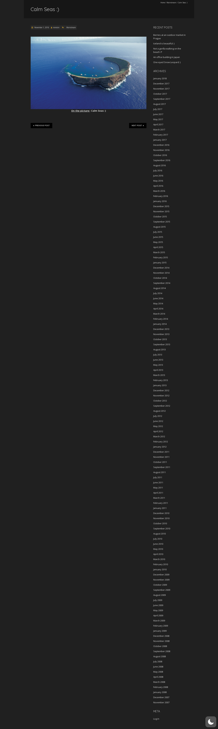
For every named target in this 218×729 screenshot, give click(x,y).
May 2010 (158, 549)
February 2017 (160, 134)
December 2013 (161, 329)
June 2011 (158, 482)
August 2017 (159, 104)
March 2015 (159, 252)
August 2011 (159, 472)
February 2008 (160, 687)
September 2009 (161, 589)
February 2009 (160, 625)
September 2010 (161, 528)
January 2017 (160, 139)
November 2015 (161, 211)
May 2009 (158, 610)
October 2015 (160, 216)
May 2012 (158, 426)
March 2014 (159, 313)
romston (56, 27)
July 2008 (157, 661)
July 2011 (157, 477)
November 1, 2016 (41, 27)
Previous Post (42, 125)
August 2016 (159, 165)
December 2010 (161, 513)
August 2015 (159, 226)
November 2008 (161, 641)
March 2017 (159, 129)
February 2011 (160, 502)
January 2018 (160, 78)
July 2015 (157, 231)
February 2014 (160, 318)
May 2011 (158, 487)
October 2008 (160, 646)
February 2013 (160, 380)
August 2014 (159, 288)
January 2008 (160, 692)
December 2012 (161, 390)
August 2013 (159, 349)
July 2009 (157, 600)
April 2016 (158, 185)
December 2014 (161, 267)
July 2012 (157, 416)
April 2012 (158, 431)
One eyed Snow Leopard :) (167, 62)
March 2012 (159, 436)
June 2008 (158, 666)
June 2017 (158, 114)
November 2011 (161, 456)
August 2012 (159, 410)
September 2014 (161, 283)
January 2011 (160, 508)
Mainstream (171, 2)
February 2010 (160, 564)
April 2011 (158, 492)
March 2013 (159, 375)
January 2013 (160, 385)
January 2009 (160, 630)
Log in (156, 718)
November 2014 (161, 272)
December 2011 (161, 451)
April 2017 (158, 124)
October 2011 (160, 462)
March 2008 (159, 681)
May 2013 (158, 364)
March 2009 (159, 620)
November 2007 (161, 702)
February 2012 (160, 441)
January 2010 (160, 569)
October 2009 (160, 584)
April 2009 (158, 615)
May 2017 (158, 119)
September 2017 (161, 98)
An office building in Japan (166, 57)
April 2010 (158, 554)
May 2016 (158, 180)
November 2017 (161, 88)
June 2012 (158, 421)
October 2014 (160, 277)
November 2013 (161, 334)
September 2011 (161, 467)
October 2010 (160, 523)
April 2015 (158, 247)
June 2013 (158, 359)
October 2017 (160, 93)
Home (162, 2)
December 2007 (161, 697)
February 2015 (160, 257)
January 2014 (160, 323)
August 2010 (159, 533)
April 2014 (158, 308)
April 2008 (158, 676)
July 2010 (157, 538)
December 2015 (161, 206)
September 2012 (161, 405)
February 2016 (160, 196)
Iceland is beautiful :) (163, 43)
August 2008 (159, 656)
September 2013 (161, 344)
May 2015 (158, 242)
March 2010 (159, 559)
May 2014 (158, 303)
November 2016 (161, 150)
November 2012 (161, 395)
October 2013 (160, 339)
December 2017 (161, 83)
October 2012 (160, 400)
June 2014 (158, 298)
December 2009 (161, 574)
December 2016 (161, 144)
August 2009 (159, 595)
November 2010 (161, 518)
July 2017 (157, 109)
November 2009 (161, 579)
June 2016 (158, 175)
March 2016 (159, 190)
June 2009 (158, 605)
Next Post (137, 125)
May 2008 (158, 671)
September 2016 (161, 160)
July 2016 (157, 170)
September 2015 (161, 221)
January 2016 (160, 201)
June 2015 (158, 237)
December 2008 (161, 635)
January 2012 (160, 446)
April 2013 (158, 369)
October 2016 (160, 155)
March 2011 (159, 497)
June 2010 (158, 543)
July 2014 (157, 293)
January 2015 (160, 262)
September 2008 (161, 651)
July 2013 (157, 354)
